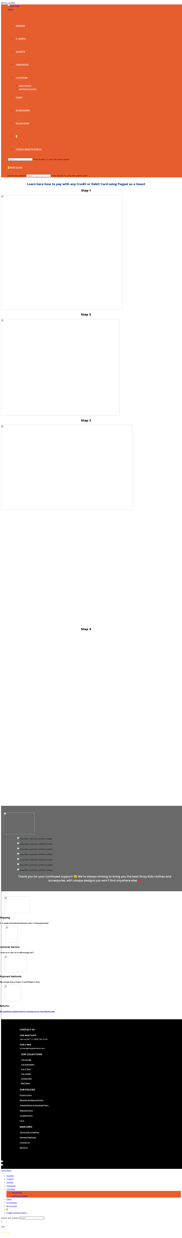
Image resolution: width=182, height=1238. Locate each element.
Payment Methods (28, 1137)
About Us (24, 1147)
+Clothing (10, 1189)
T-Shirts (10, 1179)
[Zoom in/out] (8, 1232)
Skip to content (8, 3)
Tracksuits (10, 1186)
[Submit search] (45, 1218)
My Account (11, 1206)
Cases (9, 1199)
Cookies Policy (26, 1115)
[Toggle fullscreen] (6, 1232)
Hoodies (10, 1176)
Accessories (11, 1202)
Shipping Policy (26, 1110)
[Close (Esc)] (2, 1232)
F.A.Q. (22, 1120)
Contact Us (25, 1142)
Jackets (9, 1182)
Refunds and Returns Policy (32, 1100)
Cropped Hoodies (19, 1196)
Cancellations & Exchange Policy (34, 1105)
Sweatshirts (17, 1192)
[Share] (4, 1232)
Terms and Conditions (29, 1132)
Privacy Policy (26, 1095)
